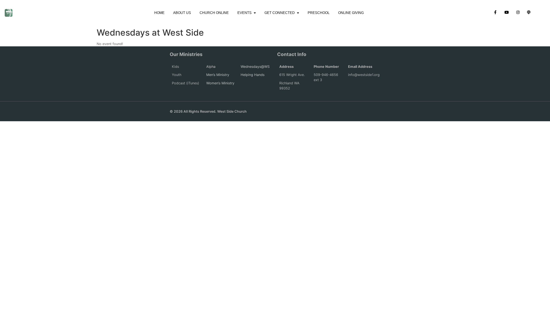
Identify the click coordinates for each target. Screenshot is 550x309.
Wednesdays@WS (255, 66)
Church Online (214, 13)
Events (244, 13)
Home (159, 13)
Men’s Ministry (217, 75)
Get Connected (279, 13)
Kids (175, 66)
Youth (176, 75)
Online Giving (351, 13)
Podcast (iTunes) (185, 83)
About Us (182, 13)
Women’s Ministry (220, 83)
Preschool (319, 13)
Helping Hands (252, 75)
